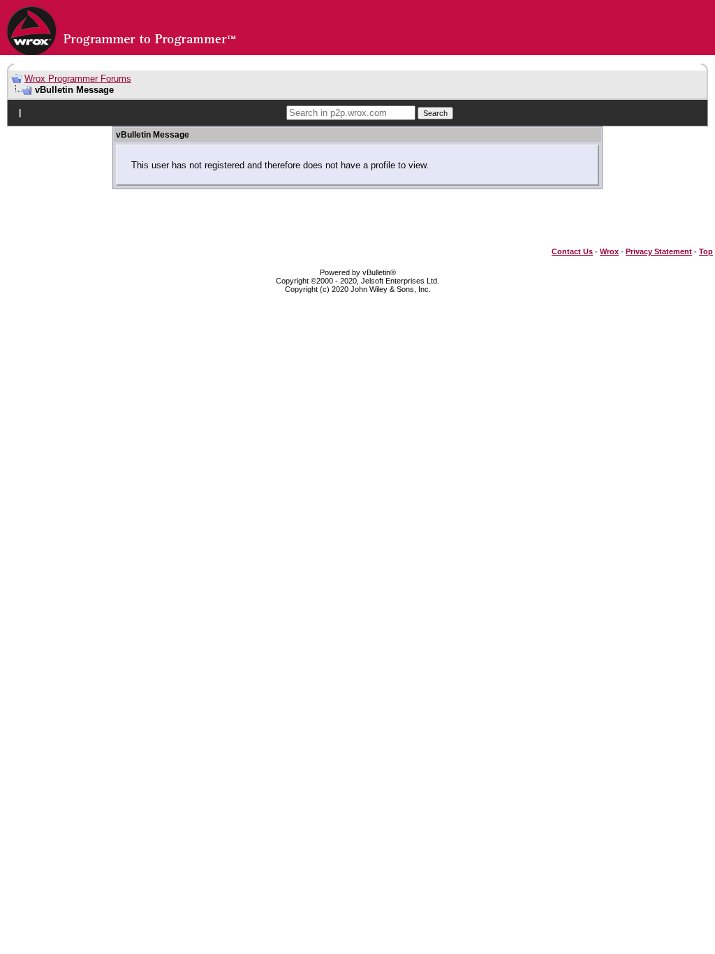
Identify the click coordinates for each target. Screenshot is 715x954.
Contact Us (572, 251)
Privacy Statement (659, 251)
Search (435, 113)
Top (706, 251)
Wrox (609, 251)
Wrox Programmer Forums (77, 78)
